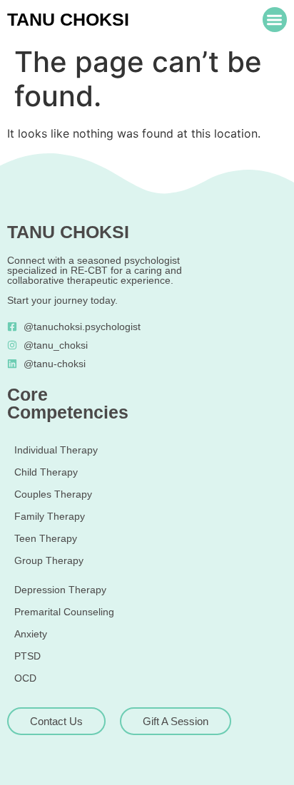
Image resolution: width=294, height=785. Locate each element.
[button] (275, 19)
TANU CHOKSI (68, 19)
